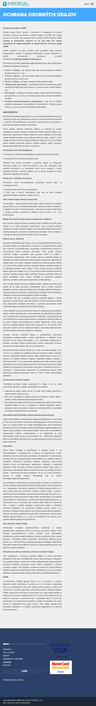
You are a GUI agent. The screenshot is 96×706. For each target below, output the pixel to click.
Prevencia (7, 649)
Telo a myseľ (8, 652)
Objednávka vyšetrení (13, 659)
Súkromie (7, 662)
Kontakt (7, 665)
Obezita (6, 656)
